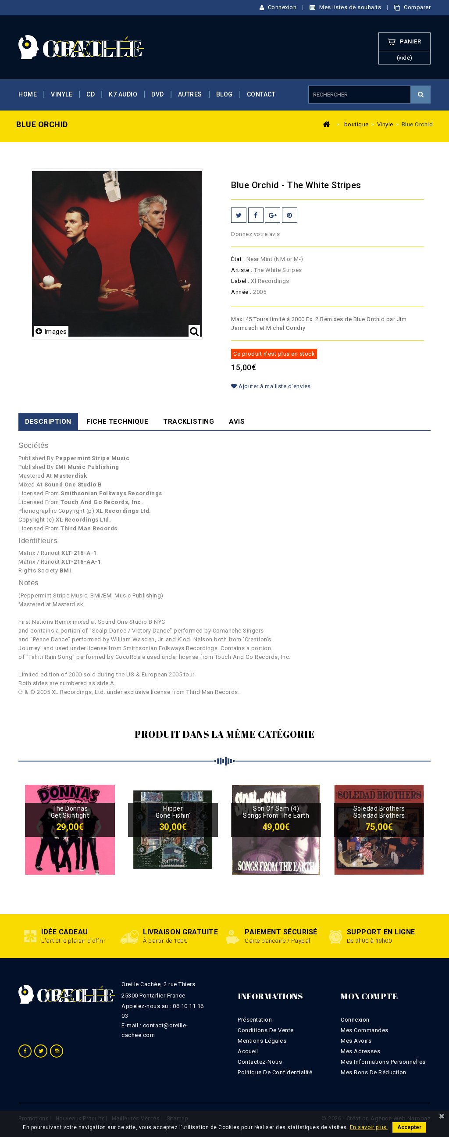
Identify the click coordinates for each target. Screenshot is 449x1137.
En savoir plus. (369, 1127)
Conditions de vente (266, 1030)
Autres (190, 94)
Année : (241, 292)
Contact (261, 94)
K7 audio (123, 94)
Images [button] (55, 332)
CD (90, 94)
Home (27, 94)
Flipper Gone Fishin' (173, 812)
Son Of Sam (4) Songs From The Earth (276, 812)
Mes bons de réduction (373, 1072)
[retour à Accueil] (327, 123)
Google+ (272, 215)
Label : (240, 281)
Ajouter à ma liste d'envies (274, 386)
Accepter (409, 1127)
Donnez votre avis (255, 234)
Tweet (238, 215)
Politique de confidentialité (275, 1072)
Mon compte (369, 996)
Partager (256, 215)
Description (48, 421)
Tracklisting (188, 421)
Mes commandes (364, 1030)
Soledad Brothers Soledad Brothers (379, 812)
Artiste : (242, 270)
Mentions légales (262, 1040)
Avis (237, 421)
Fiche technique (117, 421)
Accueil (248, 1051)
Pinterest (289, 215)
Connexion (281, 7)
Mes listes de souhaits (349, 7)
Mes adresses (360, 1051)
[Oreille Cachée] (81, 46)
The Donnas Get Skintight (70, 812)
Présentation (255, 1019)
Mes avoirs (356, 1040)
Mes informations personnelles (383, 1061)
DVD (157, 94)
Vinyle (61, 94)
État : (238, 259)
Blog (224, 94)
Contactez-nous (260, 1061)
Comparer (417, 7)
